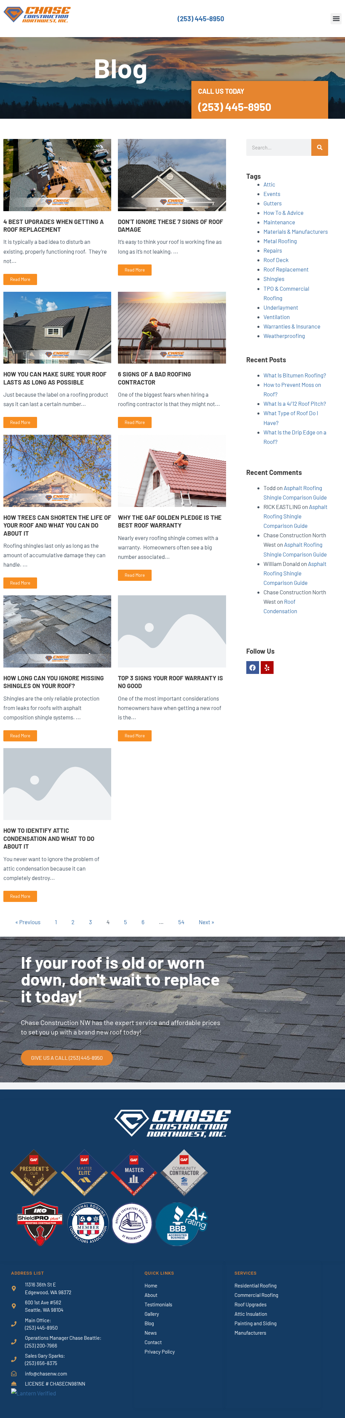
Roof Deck (276, 259)
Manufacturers (250, 1333)
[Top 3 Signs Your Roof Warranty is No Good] (172, 630)
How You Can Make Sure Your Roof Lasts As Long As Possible (54, 378)
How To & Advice (283, 212)
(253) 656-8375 (41, 1363)
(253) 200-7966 (41, 1345)
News (151, 1333)
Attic (269, 184)
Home (151, 1285)
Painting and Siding (255, 1323)
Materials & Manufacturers (295, 231)
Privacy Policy (160, 1352)
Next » (206, 921)
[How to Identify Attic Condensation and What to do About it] (57, 783)
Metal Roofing (280, 240)
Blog (149, 1323)
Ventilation (276, 316)
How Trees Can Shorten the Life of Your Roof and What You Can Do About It (57, 525)
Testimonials (158, 1304)
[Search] (319, 147)
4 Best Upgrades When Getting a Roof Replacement (53, 225)
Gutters (272, 203)
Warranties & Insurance (291, 326)
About (151, 1295)
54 (181, 921)
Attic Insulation (250, 1314)
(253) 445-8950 (201, 19)
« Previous (27, 921)
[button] (336, 18)
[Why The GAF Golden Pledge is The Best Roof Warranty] (172, 469)
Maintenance (279, 222)
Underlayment (280, 307)
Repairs (272, 250)
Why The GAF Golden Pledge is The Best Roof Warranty (170, 521)
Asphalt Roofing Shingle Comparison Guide (295, 516)
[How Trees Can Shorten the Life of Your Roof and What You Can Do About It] (57, 469)
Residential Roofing (255, 1285)
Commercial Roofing (256, 1295)
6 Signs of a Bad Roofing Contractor (154, 378)
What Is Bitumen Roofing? (294, 375)
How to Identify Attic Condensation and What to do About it (48, 838)
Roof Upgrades (250, 1304)
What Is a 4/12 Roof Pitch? (294, 403)
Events (271, 193)
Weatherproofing (284, 335)
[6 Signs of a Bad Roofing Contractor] (172, 326)
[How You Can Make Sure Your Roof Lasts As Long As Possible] (57, 326)
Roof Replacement (286, 269)
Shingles (273, 278)
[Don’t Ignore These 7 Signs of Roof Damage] (172, 174)
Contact (153, 1342)
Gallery (152, 1314)
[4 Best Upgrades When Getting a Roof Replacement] (57, 174)
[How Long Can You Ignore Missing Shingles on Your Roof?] (57, 630)
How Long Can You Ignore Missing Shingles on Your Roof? (53, 681)
